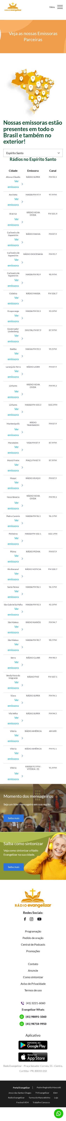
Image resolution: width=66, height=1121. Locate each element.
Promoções (33, 951)
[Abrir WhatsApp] (57, 1112)
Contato (33, 964)
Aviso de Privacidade (33, 983)
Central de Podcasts (33, 944)
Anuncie (33, 970)
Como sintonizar (33, 977)
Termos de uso (33, 990)
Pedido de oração (33, 938)
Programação (33, 931)
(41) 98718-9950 (36, 1023)
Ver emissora (13, 183)
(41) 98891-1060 (36, 1016)
